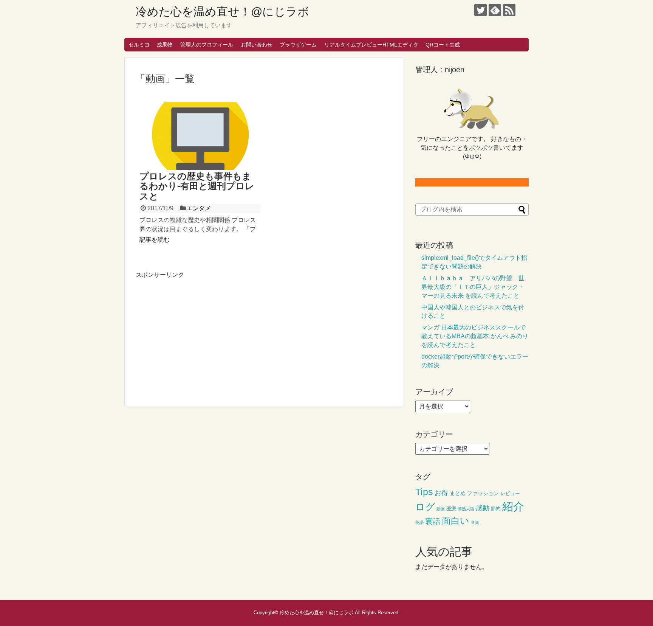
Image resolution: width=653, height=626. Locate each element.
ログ (425, 507)
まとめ (458, 493)
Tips (424, 492)
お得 (441, 493)
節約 (496, 508)
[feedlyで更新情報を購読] (495, 10)
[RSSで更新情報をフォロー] (509, 10)
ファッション (483, 493)
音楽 (475, 522)
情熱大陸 (466, 508)
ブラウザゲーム (298, 45)
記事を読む (154, 239)
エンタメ (199, 208)
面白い (455, 521)
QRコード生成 (443, 45)
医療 (451, 508)
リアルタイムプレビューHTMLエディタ (371, 45)
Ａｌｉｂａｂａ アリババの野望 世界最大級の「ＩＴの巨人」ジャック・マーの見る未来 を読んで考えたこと (472, 287)
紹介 (513, 506)
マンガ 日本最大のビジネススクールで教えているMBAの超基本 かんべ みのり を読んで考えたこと (474, 336)
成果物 (165, 45)
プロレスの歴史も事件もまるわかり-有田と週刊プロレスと (196, 186)
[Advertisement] (199, 332)
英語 (419, 522)
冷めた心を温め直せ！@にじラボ (222, 11)
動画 (440, 508)
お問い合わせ (256, 45)
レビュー (510, 493)
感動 (482, 508)
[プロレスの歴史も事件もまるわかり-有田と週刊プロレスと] (199, 136)
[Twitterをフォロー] (480, 10)
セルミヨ (139, 45)
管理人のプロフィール (206, 45)
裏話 (432, 521)
